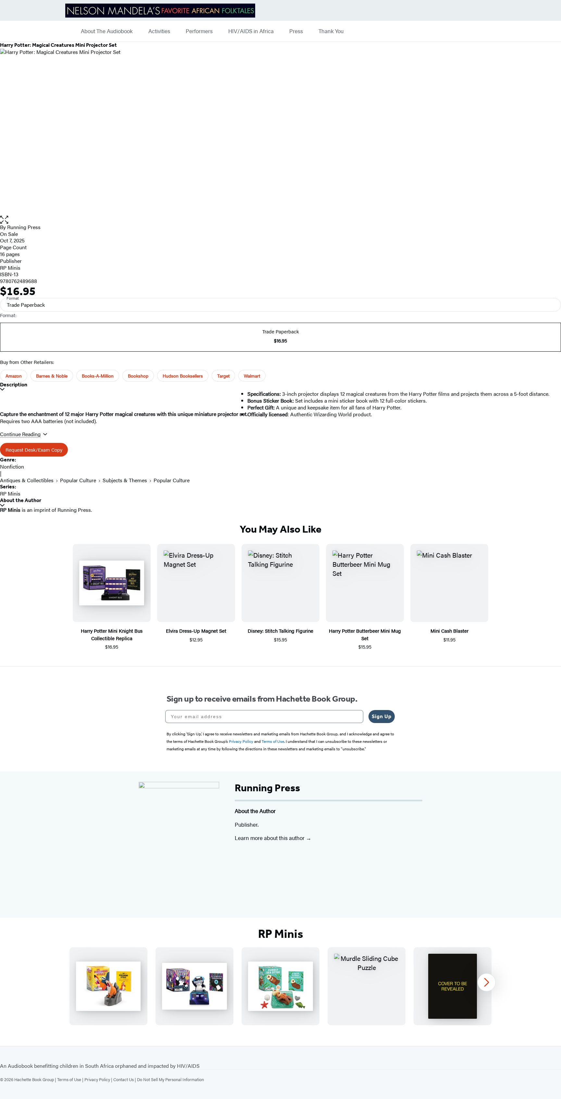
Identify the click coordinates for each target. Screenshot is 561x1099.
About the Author (20, 500)
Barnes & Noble (52, 375)
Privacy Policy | (98, 1079)
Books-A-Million (98, 375)
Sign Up (382, 716)
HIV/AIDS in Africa (251, 31)
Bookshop (138, 375)
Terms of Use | (70, 1079)
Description (13, 384)
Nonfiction (12, 466)
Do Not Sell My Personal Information (170, 1079)
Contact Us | (125, 1079)
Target (223, 375)
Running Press (24, 227)
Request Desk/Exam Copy (34, 449)
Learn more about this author (270, 838)
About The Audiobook (107, 31)
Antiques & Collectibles (27, 480)
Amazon (14, 375)
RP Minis (10, 267)
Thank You (330, 31)
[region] (280, 986)
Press (296, 31)
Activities (159, 31)
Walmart (252, 375)
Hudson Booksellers (183, 375)
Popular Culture (78, 480)
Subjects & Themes (125, 480)
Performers (199, 31)
